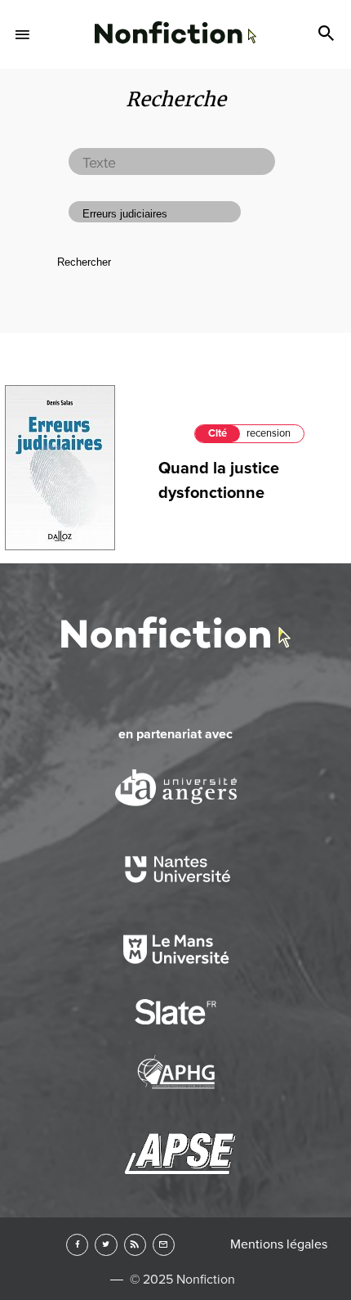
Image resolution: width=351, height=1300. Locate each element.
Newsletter (164, 1245)
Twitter (106, 1245)
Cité (217, 433)
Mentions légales (278, 1244)
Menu (23, 34)
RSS (135, 1245)
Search (328, 34)
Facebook (77, 1245)
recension (269, 433)
